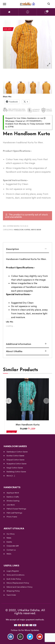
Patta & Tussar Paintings (16, 509)
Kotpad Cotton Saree (15, 460)
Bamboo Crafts (13, 497)
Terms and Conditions (15, 575)
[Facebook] (11, 637)
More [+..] (11, 476)
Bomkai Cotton (13, 455)
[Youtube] (40, 637)
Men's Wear (36, 230)
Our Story (11, 534)
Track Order (11, 595)
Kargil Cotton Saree (15, 468)
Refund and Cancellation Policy (19, 587)
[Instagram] (20, 637)
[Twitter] (30, 637)
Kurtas (27, 230)
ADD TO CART (12, 640)
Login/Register (13, 571)
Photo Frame (12, 517)
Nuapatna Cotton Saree (16, 463)
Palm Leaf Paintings (14, 513)
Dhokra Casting (13, 501)
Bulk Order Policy (14, 579)
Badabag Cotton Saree (16, 471)
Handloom (18, 230)
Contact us (11, 550)
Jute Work (11, 505)
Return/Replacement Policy (18, 583)
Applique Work (13, 493)
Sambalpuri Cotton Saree (17, 452)
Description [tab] (12, 249)
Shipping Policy (13, 591)
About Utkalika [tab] (14, 351)
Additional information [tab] (18, 344)
